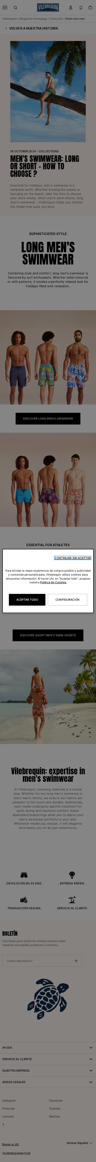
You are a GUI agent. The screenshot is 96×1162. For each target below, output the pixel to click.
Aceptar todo (27, 599)
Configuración (67, 599)
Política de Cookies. (53, 582)
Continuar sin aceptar (73, 557)
